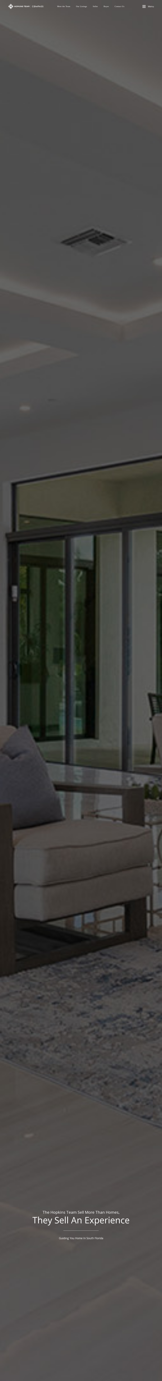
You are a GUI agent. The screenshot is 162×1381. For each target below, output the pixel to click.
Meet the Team (63, 6)
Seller (95, 6)
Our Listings (81, 6)
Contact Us (119, 6)
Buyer (106, 6)
